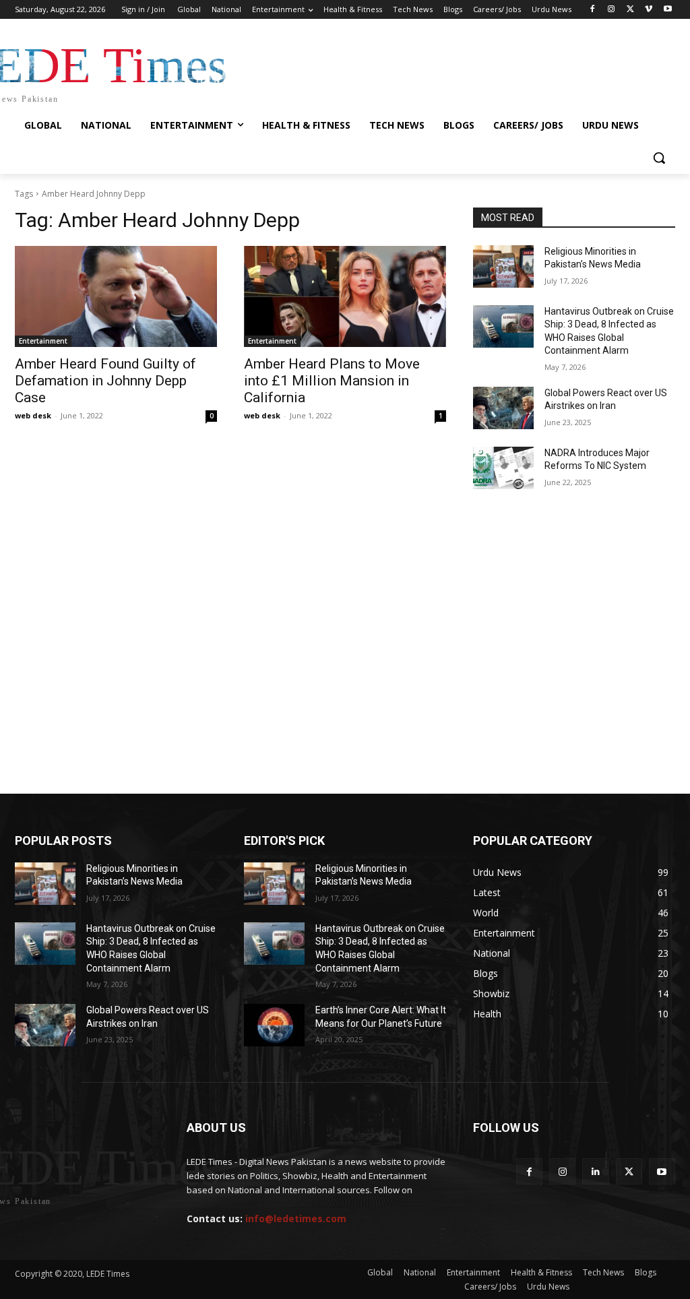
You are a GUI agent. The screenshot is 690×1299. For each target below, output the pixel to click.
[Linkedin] (595, 1171)
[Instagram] (611, 10)
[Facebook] (592, 10)
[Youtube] (667, 10)
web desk (33, 415)
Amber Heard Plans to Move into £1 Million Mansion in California (332, 381)
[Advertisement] (345, 560)
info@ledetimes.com (295, 1218)
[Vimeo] (648, 10)
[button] (659, 157)
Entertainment (43, 341)
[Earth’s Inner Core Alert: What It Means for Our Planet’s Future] (274, 1025)
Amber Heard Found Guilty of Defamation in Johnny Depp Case (105, 381)
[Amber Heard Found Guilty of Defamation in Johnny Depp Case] (116, 296)
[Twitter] (630, 10)
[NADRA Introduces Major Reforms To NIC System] (503, 468)
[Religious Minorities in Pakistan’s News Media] (503, 266)
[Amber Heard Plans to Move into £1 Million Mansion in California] (345, 296)
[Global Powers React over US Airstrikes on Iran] (503, 408)
